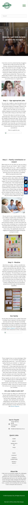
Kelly (18, 42)
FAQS (14, 447)
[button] (23, 5)
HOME (14, 438)
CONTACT (14, 455)
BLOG (14, 453)
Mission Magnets (11, 328)
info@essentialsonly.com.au (18, 428)
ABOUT (14, 441)
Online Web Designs (19, 502)
